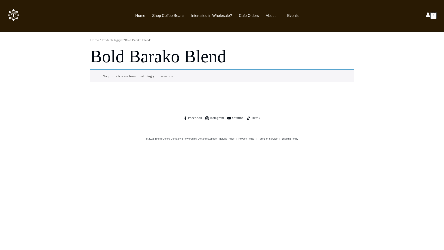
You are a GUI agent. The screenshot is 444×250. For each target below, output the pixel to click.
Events (293, 16)
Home (140, 16)
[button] (273, 15)
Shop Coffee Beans (168, 16)
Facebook (194, 118)
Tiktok (255, 118)
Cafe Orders (249, 16)
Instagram (216, 118)
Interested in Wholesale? (211, 16)
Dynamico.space (207, 138)
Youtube (237, 118)
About (270, 16)
